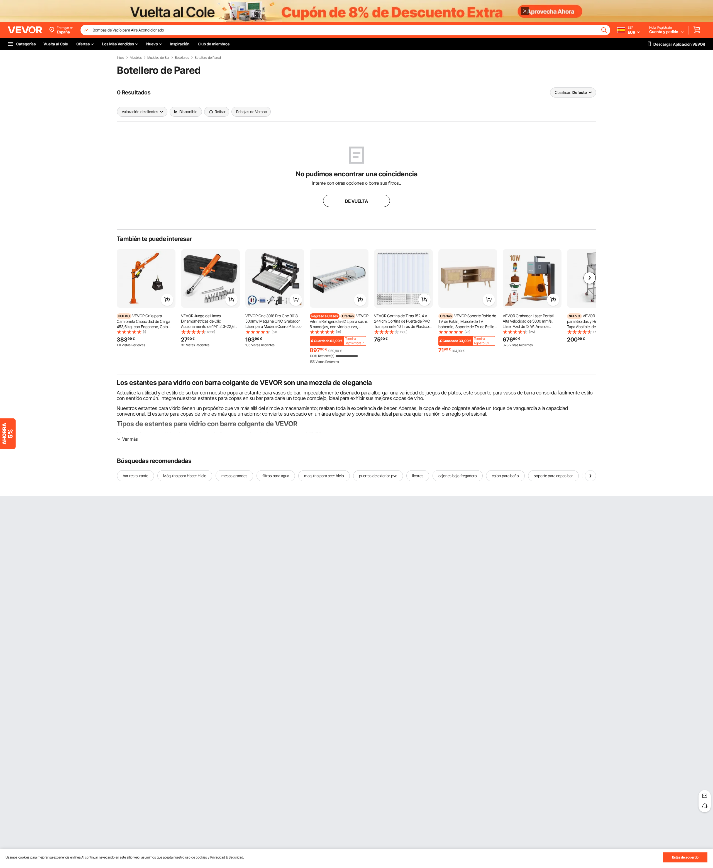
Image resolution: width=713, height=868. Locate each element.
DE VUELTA (356, 201)
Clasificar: (563, 92)
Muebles (136, 58)
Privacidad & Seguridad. (227, 857)
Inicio (120, 58)
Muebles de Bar (158, 58)
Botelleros (182, 58)
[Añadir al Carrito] (167, 300)
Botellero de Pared (208, 58)
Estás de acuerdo (685, 857)
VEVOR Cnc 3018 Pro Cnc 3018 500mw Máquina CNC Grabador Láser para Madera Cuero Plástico (273, 321)
